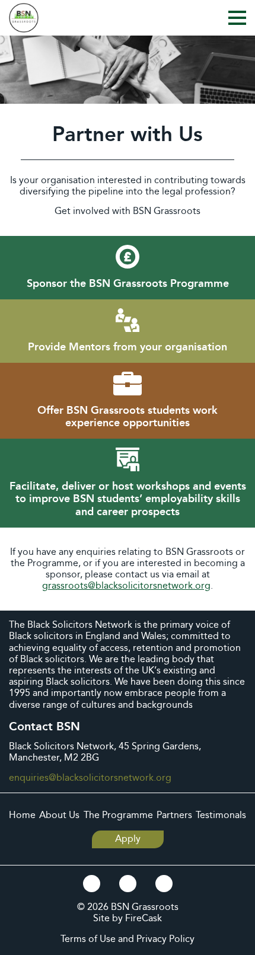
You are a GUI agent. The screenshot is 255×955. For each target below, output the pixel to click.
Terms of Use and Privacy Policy (127, 939)
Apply (128, 839)
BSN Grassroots (145, 907)
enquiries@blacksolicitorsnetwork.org (90, 778)
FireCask (143, 918)
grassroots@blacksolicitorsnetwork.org (126, 586)
